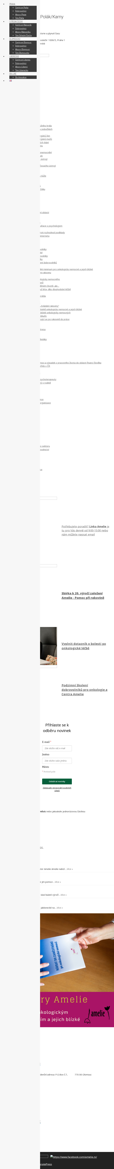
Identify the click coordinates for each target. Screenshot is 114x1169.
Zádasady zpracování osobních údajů (57, 789)
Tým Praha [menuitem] (19, 17)
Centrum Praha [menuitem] (21, 7)
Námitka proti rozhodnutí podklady (47, 232)
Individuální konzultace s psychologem (43, 225)
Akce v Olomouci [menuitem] (22, 49)
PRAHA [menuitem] (12, 4)
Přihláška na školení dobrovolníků (40, 262)
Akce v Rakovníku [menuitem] (23, 31)
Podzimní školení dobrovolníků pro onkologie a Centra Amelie (84, 689)
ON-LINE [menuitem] (12, 73)
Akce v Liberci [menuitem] (21, 66)
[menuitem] (10, 80)
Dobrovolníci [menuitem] (20, 10)
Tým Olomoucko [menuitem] (22, 52)
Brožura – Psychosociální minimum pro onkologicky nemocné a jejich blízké (55, 269)
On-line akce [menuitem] (20, 77)
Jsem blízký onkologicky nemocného (42, 279)
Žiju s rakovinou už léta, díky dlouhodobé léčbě (47, 289)
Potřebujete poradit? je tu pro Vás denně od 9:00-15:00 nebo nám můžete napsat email (85, 530)
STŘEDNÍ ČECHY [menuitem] (16, 21)
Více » (70, 868)
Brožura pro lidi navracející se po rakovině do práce (43, 319)
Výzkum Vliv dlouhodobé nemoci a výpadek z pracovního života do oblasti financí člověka (56, 362)
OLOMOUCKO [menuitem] (14, 38)
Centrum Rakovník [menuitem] (23, 24)
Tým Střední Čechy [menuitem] (23, 35)
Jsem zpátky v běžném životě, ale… (41, 285)
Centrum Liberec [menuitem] (22, 59)
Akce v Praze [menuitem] (20, 14)
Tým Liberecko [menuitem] (21, 70)
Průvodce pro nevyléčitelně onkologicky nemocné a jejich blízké (50, 309)
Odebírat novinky (57, 781)
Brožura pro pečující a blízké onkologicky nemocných (44, 312)
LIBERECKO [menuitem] (14, 56)
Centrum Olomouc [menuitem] (23, 42)
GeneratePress (43, 1164)
